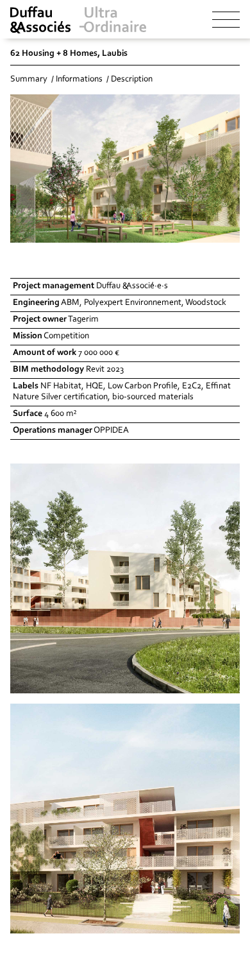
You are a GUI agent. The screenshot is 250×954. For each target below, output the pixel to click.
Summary (28, 79)
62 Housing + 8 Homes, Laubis (69, 53)
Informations (79, 79)
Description (132, 79)
